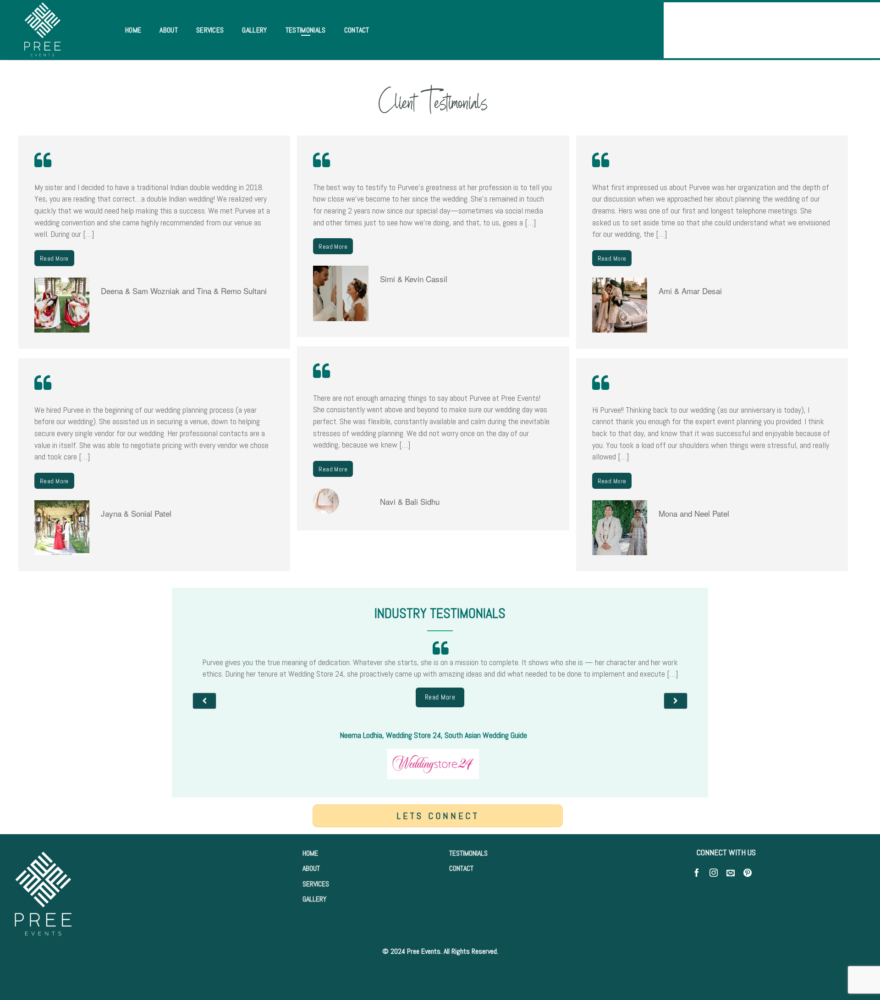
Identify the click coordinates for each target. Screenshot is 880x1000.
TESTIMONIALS (468, 853)
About (169, 30)
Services (210, 30)
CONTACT (461, 868)
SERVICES (315, 884)
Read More (54, 258)
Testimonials (306, 30)
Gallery (254, 30)
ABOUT (311, 868)
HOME (310, 853)
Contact (356, 30)
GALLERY (314, 899)
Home (133, 30)
